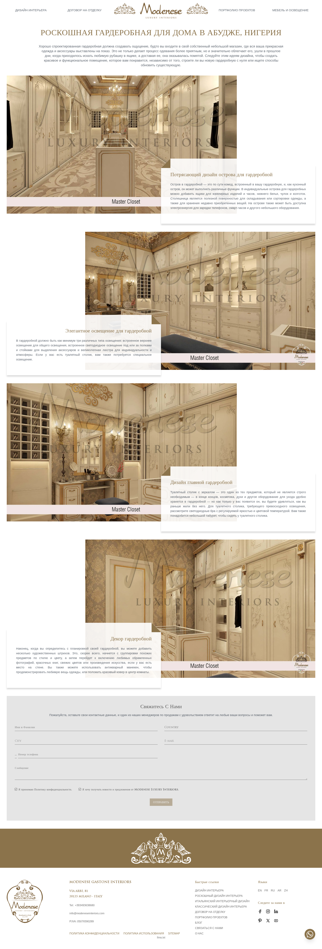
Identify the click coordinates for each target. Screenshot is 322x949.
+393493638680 (85, 905)
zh (286, 890)
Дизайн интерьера (31, 10)
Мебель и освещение (290, 10)
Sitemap (174, 933)
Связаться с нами (209, 928)
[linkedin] (276, 911)
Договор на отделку (84, 10)
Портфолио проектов (237, 10)
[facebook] (260, 911)
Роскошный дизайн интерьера (219, 895)
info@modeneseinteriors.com (86, 913)
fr (266, 890)
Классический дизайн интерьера (221, 906)
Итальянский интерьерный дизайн (222, 901)
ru (273, 890)
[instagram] (268, 911)
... (16, 754)
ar (279, 890)
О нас (199, 933)
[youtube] (276, 921)
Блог (198, 922)
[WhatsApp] (310, 934)
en (260, 890)
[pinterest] (260, 921)
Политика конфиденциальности (94, 933)
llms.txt (161, 937)
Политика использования (143, 933)
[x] (268, 921)
